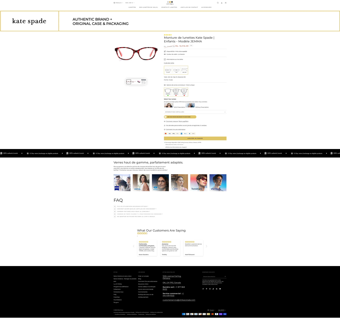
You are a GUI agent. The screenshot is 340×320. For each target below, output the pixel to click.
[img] (171, 233)
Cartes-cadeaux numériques (146, 286)
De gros (116, 302)
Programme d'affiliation (121, 286)
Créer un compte (143, 276)
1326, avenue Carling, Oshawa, (172, 277)
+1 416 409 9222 (173, 294)
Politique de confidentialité (156, 312)
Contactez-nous (118, 292)
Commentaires (142, 292)
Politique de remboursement (142, 312)
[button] (218, 2)
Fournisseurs (118, 299)
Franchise (117, 297)
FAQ (115, 294)
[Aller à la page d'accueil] (170, 3)
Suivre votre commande (145, 289)
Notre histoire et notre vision (122, 276)
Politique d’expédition (132, 314)
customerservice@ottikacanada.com (179, 300)
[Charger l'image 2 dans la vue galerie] (133, 82)
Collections (117, 289)
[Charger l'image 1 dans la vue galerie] (128, 82)
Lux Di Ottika (118, 284)
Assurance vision (143, 284)
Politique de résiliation (151, 314)
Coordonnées (141, 314)
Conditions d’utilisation (120, 314)
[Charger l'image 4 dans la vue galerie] (143, 82)
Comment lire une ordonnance (147, 281)
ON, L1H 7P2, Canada (172, 283)
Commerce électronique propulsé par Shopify (124, 312)
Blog (139, 278)
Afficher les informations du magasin (176, 147)
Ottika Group (120, 310)
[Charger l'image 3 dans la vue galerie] (138, 82)
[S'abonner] (225, 276)
